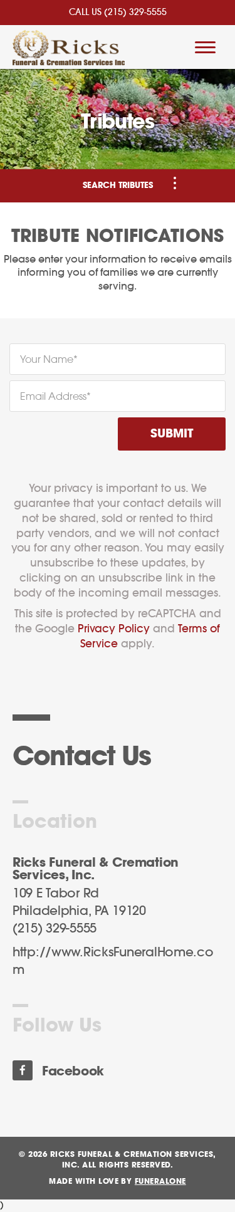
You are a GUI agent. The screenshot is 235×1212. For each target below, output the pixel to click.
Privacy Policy (114, 629)
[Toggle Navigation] (174, 183)
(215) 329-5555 (135, 12)
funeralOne (160, 1181)
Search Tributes (118, 186)
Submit (171, 434)
